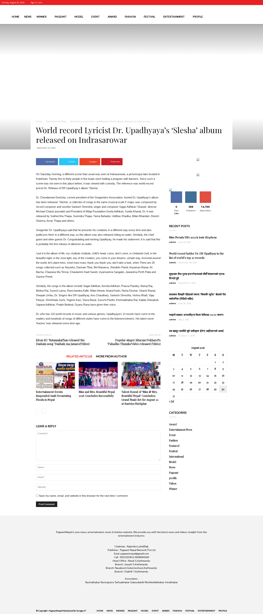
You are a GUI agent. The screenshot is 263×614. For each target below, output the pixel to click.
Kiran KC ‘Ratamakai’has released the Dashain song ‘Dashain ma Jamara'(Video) (62, 342)
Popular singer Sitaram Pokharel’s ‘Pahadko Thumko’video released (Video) (133, 342)
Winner (41, 16)
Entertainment (174, 16)
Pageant (61, 16)
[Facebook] (235, 2)
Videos (172, 483)
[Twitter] (246, 2)
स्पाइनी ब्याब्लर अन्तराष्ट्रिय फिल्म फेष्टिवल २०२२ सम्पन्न (196, 314)
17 (174, 382)
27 (200, 389)
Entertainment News (56, 121)
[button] (258, 17)
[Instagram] (240, 2)
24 (173, 389)
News (27, 16)
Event (95, 16)
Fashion (130, 16)
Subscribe (205, 192)
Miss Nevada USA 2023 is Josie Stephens (193, 237)
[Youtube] (258, 2)
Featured (174, 446)
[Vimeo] (252, 2)
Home (15, 16)
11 (182, 375)
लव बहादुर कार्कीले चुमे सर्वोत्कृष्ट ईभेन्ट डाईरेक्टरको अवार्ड (196, 331)
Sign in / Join (36, 2)
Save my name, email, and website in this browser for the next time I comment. (83, 495)
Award (112, 16)
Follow (191, 192)
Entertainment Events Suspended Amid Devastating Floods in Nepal (53, 395)
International (176, 456)
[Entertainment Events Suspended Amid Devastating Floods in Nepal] (55, 375)
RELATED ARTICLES (79, 356)
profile (198, 16)
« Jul (171, 401)
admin (172, 242)
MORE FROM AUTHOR (111, 356)
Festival (149, 16)
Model (79, 16)
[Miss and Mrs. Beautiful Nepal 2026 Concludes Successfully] (98, 375)
